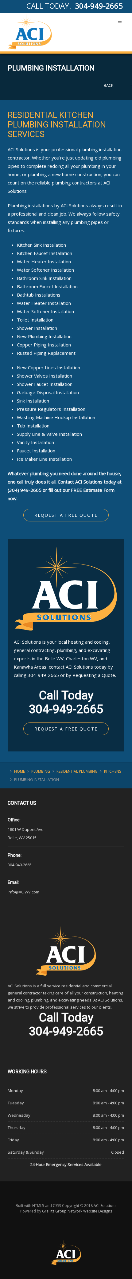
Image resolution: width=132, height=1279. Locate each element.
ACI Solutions (105, 1205)
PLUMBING (40, 771)
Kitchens (112, 771)
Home (19, 771)
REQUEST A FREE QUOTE (66, 729)
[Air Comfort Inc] (30, 31)
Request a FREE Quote (66, 515)
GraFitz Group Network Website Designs (77, 1211)
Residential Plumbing (77, 771)
